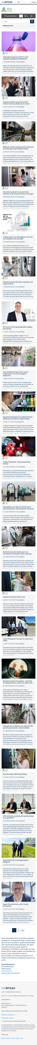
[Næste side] (18, 930)
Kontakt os (4, 996)
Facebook (10, 1015)
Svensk (17, 1038)
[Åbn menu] (19, 2)
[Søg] (32, 21)
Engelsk (8, 1038)
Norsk (13, 1038)
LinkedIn (4, 1015)
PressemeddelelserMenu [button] (16, 16)
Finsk (21, 1038)
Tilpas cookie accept (7, 1018)
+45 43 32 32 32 (6, 971)
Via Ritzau (31, 996)
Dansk (3, 1038)
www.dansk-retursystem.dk (10, 973)
